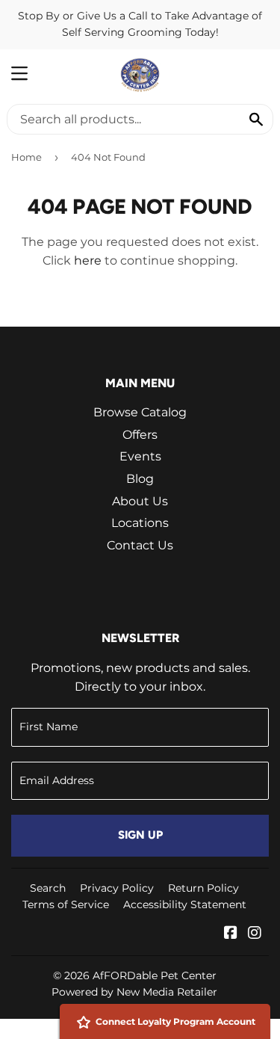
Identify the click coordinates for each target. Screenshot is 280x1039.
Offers (140, 435)
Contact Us (140, 545)
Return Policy (203, 888)
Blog (140, 479)
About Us (140, 501)
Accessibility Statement (184, 904)
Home (26, 157)
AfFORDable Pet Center (155, 975)
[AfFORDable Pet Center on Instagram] (254, 934)
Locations (140, 523)
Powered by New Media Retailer (134, 992)
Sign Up (140, 835)
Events (140, 456)
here (88, 260)
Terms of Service (65, 904)
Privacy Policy (117, 888)
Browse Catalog (140, 412)
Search (48, 888)
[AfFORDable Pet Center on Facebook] (230, 934)
